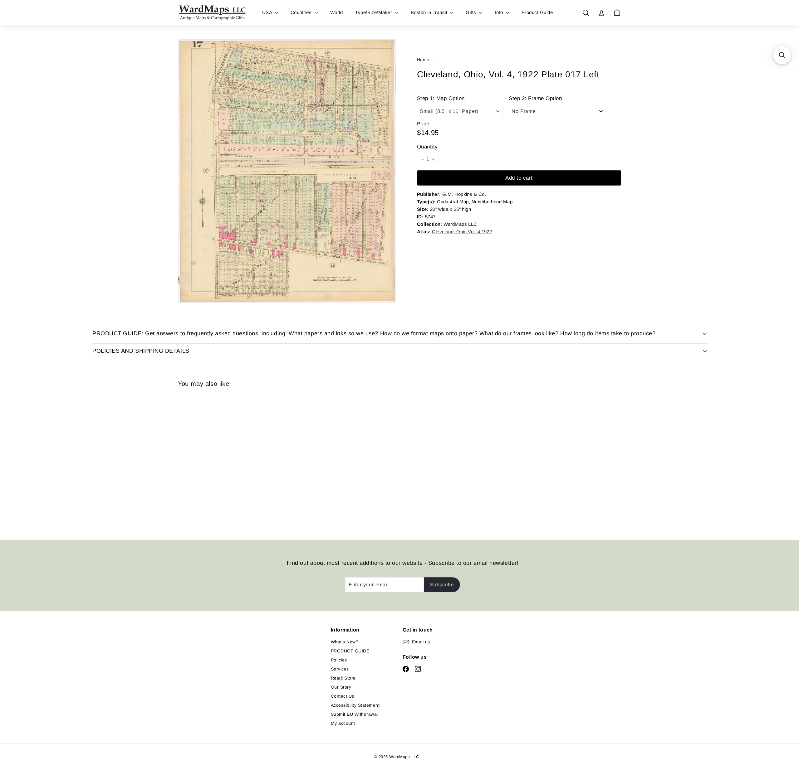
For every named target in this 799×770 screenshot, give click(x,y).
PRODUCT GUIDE (350, 650)
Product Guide (537, 12)
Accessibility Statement (355, 705)
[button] (782, 55)
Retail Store (343, 678)
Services (340, 668)
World (336, 12)
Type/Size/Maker (374, 12)
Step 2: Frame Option (535, 98)
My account (343, 723)
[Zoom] (287, 171)
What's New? (344, 641)
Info (499, 12)
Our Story (341, 687)
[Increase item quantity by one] (433, 159)
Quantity (427, 147)
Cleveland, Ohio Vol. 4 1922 (462, 231)
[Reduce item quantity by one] (422, 159)
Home (423, 59)
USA (267, 12)
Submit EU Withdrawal (354, 714)
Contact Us (342, 696)
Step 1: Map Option (441, 98)
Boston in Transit (430, 12)
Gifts (472, 12)
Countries (302, 12)
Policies (339, 659)
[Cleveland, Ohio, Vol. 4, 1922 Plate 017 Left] (212, 459)
